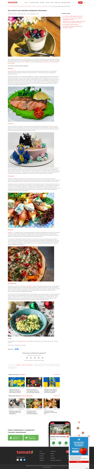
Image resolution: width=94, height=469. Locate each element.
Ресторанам (42, 453)
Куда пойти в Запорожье (27, 364)
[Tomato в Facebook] (18, 460)
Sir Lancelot (51, 61)
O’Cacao (46, 61)
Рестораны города (34, 2)
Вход (80, 2)
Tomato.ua (27, 61)
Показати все (57, 374)
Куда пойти (42, 458)
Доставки (42, 2)
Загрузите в (16, 437)
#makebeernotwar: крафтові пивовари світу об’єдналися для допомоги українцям (50, 391)
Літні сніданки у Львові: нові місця (70, 24)
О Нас (41, 451)
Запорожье (18, 364)
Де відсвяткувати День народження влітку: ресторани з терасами (72, 27)
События (47, 2)
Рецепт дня (57, 2)
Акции (52, 2)
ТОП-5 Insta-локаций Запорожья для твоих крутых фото (50, 412)
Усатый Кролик (11, 63)
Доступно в (32, 437)
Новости (52, 453)
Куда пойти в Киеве (65, 2)
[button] (87, 467)
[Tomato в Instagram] (21, 460)
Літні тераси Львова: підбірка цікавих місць (73, 16)
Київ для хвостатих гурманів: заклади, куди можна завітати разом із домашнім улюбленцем (74, 22)
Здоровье (53, 458)
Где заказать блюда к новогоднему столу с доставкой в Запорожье (32, 412)
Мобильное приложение (56, 460)
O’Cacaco (10, 123)
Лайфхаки (42, 460)
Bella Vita (42, 61)
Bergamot (56, 61)
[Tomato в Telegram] (24, 460)
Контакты (41, 455)
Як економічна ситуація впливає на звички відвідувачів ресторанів (72, 18)
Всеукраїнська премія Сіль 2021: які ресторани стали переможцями (15, 412)
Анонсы (52, 455)
